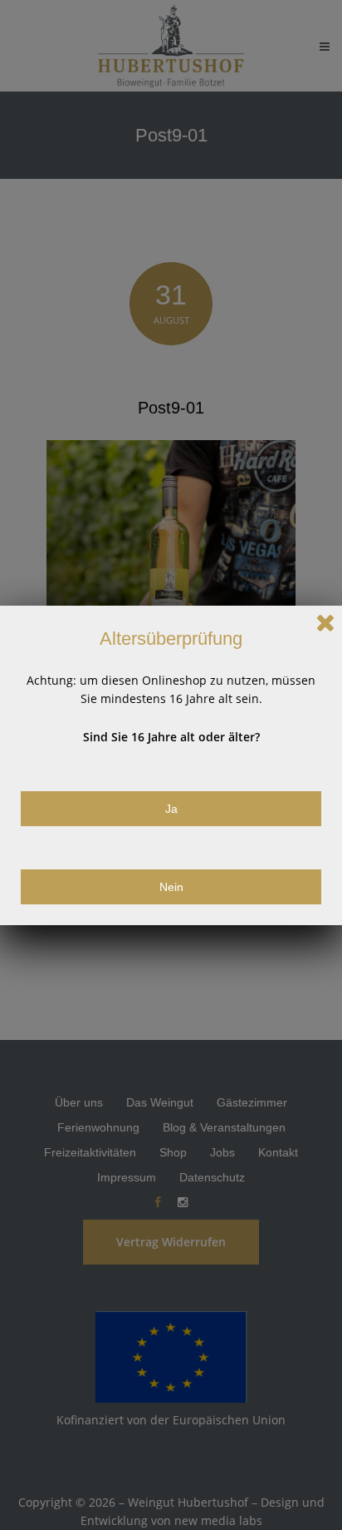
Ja (171, 808)
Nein (171, 887)
